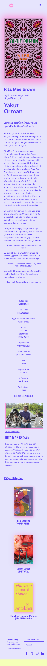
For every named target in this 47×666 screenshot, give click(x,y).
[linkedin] (42, 653)
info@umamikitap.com (15, 648)
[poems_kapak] (23, 579)
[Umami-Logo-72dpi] (11, 4)
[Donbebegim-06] (23, 483)
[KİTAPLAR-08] (23, 531)
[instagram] (37, 653)
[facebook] (26, 653)
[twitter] (32, 653)
